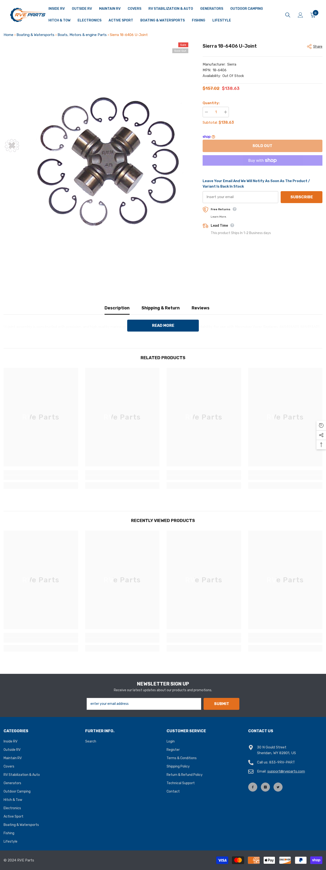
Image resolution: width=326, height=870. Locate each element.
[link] (41, 477)
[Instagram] (265, 787)
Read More (163, 325)
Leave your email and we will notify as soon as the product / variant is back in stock (256, 184)
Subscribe (301, 197)
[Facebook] (252, 787)
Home (8, 35)
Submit (221, 703)
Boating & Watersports (35, 35)
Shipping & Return (161, 308)
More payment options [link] (262, 168)
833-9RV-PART (282, 762)
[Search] (288, 15)
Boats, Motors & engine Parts (82, 35)
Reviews (201, 308)
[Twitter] (278, 787)
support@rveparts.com (286, 771)
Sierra (231, 64)
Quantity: (211, 103)
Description (117, 308)
